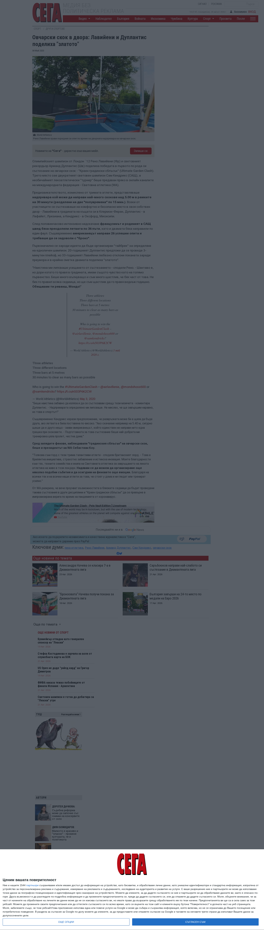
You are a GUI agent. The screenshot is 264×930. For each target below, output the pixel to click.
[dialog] (132, 889)
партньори (32, 885)
